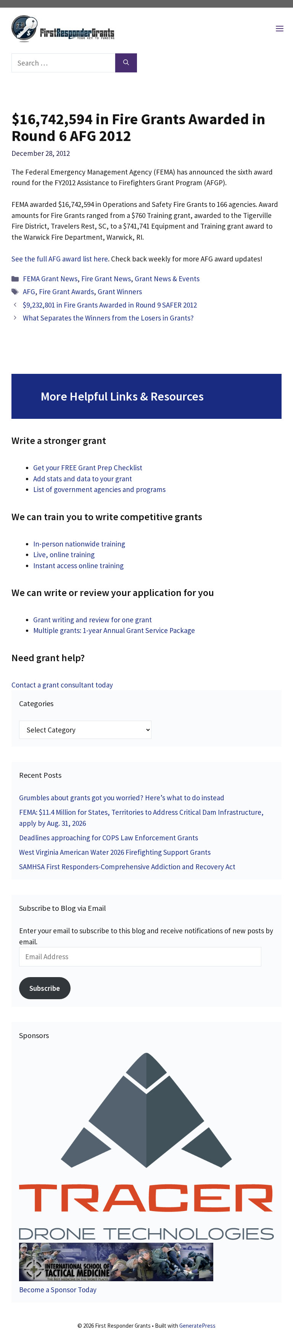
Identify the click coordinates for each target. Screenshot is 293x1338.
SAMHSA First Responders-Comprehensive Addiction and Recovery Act (127, 866)
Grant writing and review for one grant (92, 619)
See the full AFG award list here (59, 258)
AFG (29, 291)
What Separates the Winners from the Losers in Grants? (108, 317)
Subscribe (44, 988)
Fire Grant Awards (66, 291)
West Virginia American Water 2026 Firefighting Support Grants (115, 852)
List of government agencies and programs (99, 489)
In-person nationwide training (79, 543)
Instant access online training (78, 565)
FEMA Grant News (50, 278)
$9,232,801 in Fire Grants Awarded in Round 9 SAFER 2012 (110, 304)
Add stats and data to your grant (82, 478)
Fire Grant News (106, 278)
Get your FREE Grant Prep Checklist (87, 467)
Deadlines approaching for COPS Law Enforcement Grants (108, 837)
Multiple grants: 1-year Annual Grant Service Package (114, 630)
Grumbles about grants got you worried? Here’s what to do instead (121, 797)
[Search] (126, 63)
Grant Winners (120, 291)
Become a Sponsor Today (58, 1289)
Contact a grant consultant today (62, 684)
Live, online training (64, 554)
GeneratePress (197, 1325)
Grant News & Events (167, 278)
